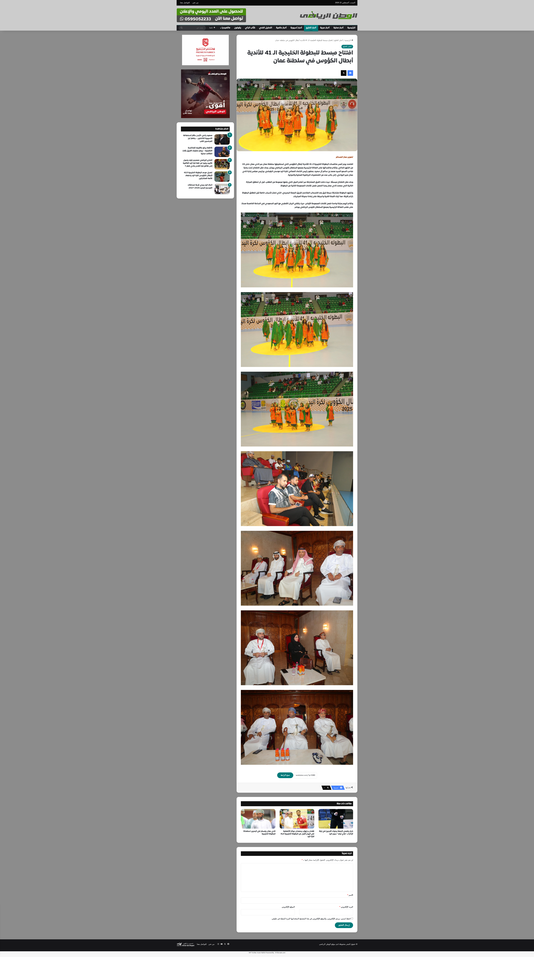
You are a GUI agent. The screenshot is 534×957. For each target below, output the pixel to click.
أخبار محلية (338, 27)
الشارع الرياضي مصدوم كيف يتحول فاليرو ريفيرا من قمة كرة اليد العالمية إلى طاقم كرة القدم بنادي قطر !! (197, 163)
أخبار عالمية (281, 27)
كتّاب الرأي (250, 27)
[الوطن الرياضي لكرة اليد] (328, 15)
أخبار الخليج (311, 27)
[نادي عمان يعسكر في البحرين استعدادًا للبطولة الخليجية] (258, 818)
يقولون (237, 27)
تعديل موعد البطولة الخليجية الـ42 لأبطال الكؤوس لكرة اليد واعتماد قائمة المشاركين (198, 176)
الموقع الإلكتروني (288, 907)
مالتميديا (226, 27)
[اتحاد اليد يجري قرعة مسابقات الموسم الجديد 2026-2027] (222, 189)
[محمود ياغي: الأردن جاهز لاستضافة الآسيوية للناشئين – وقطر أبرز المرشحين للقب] (222, 139)
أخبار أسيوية (296, 27)
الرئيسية (351, 27)
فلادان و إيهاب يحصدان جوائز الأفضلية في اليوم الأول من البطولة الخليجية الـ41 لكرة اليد (297, 834)
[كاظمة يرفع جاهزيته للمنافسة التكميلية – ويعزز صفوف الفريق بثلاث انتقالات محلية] (222, 152)
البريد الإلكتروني (346, 907)
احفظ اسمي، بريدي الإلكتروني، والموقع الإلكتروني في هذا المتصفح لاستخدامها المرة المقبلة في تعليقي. (311, 919)
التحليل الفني (265, 27)
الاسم (350, 895)
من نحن (195, 3)
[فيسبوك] (350, 73)
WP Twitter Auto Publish (257, 952)
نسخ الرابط (285, 775)
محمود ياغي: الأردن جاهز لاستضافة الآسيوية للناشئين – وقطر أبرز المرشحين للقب (197, 138)
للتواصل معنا (185, 3)
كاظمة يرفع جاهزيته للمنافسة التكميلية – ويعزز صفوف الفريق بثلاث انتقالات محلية (197, 151)
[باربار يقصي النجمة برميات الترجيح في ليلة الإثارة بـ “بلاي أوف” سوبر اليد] (335, 818)
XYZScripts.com (280, 952)
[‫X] (343, 73)
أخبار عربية (325, 27)
